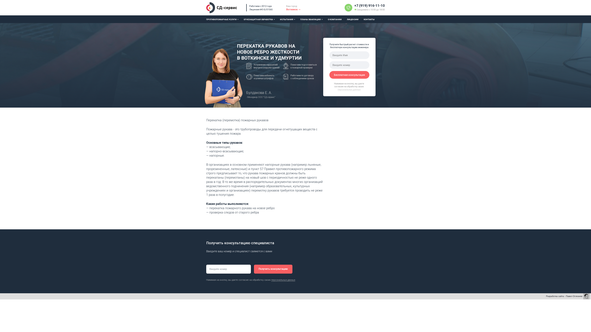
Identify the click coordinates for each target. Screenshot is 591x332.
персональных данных (349, 89)
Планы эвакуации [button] (310, 19)
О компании (335, 19)
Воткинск (292, 9)
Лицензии (352, 19)
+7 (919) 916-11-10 (369, 6)
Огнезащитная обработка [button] (258, 19)
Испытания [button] (286, 19)
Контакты (369, 19)
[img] (348, 8)
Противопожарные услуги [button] (221, 19)
